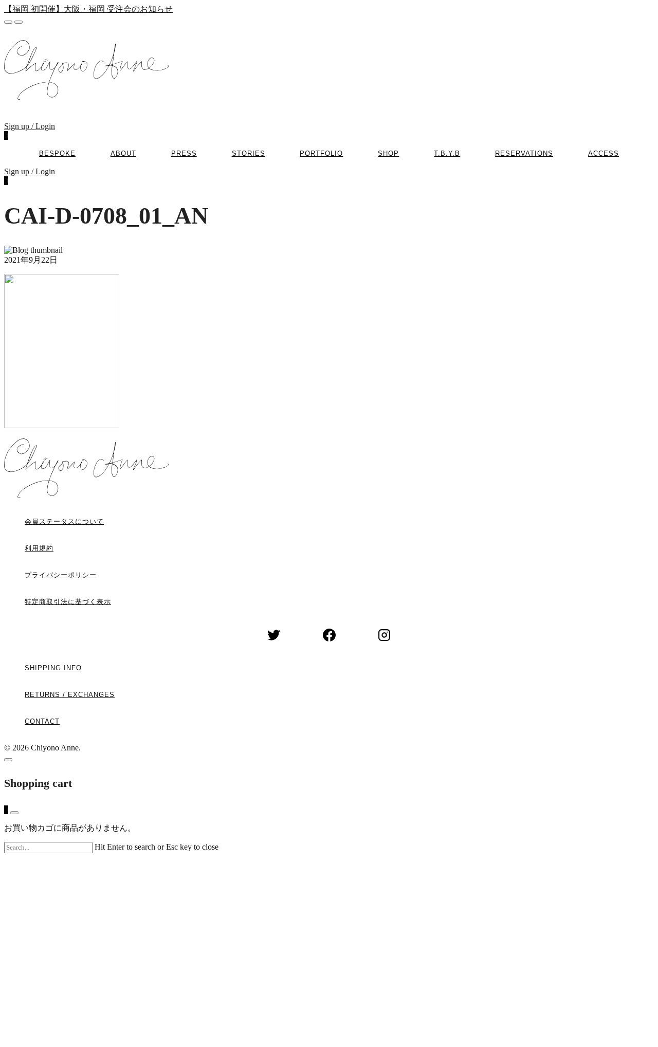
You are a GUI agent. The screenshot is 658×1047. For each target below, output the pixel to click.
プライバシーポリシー (61, 575)
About (123, 153)
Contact (42, 721)
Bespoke (57, 153)
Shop (388, 153)
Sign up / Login (29, 126)
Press (184, 153)
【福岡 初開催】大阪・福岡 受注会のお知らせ (88, 9)
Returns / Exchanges (70, 695)
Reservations (524, 153)
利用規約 (39, 548)
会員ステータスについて (64, 521)
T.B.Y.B (447, 153)
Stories (248, 153)
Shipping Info (53, 668)
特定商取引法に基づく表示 (68, 601)
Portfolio (321, 153)
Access (603, 153)
